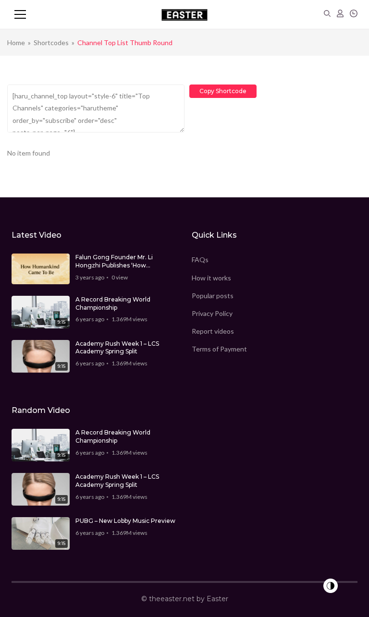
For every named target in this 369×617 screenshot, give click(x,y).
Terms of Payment (219, 349)
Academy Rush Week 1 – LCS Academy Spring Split (117, 347)
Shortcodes (51, 42)
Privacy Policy (212, 313)
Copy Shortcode (222, 91)
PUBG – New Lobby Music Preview (125, 520)
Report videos (213, 331)
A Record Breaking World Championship (112, 303)
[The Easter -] (185, 14)
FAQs (200, 259)
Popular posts (213, 295)
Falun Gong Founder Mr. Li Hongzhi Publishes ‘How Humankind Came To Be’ (114, 262)
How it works (211, 278)
